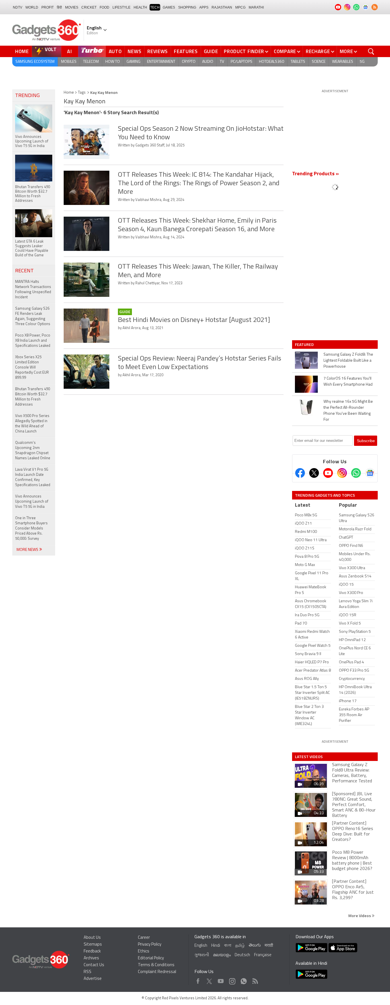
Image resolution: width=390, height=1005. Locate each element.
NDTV (17, 7)
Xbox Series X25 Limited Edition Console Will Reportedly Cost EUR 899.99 (32, 367)
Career (144, 938)
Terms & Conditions (156, 965)
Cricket (89, 7)
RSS (87, 972)
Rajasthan (222, 7)
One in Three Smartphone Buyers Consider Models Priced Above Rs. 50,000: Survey (31, 528)
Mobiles (69, 62)
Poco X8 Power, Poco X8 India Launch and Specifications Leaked (32, 341)
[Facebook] (300, 473)
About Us (92, 938)
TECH (155, 7)
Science (318, 62)
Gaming (133, 62)
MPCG (240, 7)
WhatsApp (243, 980)
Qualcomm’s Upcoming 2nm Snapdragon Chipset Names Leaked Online (32, 450)
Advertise (93, 979)
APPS (203, 7)
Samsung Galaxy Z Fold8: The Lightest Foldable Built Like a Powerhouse (348, 361)
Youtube (220, 980)
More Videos (360, 916)
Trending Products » (315, 174)
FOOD (104, 7)
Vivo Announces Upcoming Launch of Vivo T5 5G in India (31, 502)
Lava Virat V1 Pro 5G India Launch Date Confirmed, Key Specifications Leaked (32, 477)
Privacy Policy (149, 944)
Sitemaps (93, 944)
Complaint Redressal (157, 972)
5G (362, 62)
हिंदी (59, 7)
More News (28, 550)
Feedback (92, 951)
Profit (47, 7)
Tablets (298, 62)
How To (112, 62)
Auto (115, 51)
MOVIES (71, 7)
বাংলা (227, 946)
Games (169, 7)
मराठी (269, 946)
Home (22, 51)
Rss (255, 980)
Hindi (215, 946)
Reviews (157, 51)
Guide (211, 51)
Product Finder (244, 51)
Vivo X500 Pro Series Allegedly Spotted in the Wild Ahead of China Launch (32, 423)
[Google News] (370, 473)
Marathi (256, 7)
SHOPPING (187, 7)
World (31, 7)
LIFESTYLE (121, 7)
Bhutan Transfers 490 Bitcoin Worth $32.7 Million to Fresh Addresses (32, 396)
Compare (285, 51)
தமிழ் (240, 946)
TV (222, 62)
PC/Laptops (241, 62)
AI (69, 51)
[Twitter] (314, 473)
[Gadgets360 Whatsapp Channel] (356, 473)
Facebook (198, 980)
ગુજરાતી (201, 955)
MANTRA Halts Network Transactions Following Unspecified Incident (33, 289)
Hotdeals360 (271, 62)
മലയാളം (222, 955)
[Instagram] (342, 473)
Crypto (189, 62)
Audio (207, 62)
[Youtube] (328, 473)
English (200, 946)
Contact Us (94, 965)
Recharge (318, 51)
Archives (91, 958)
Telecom (91, 62)
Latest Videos (309, 757)
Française (263, 955)
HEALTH (140, 7)
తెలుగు (255, 945)
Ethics (143, 951)
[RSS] (374, 7)
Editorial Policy (151, 958)
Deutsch (242, 955)
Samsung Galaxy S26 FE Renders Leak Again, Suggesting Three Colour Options (32, 316)
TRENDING (27, 95)
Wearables (342, 62)
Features (186, 51)
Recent (24, 271)
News (134, 51)
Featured (305, 344)
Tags (82, 92)
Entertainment (161, 62)
